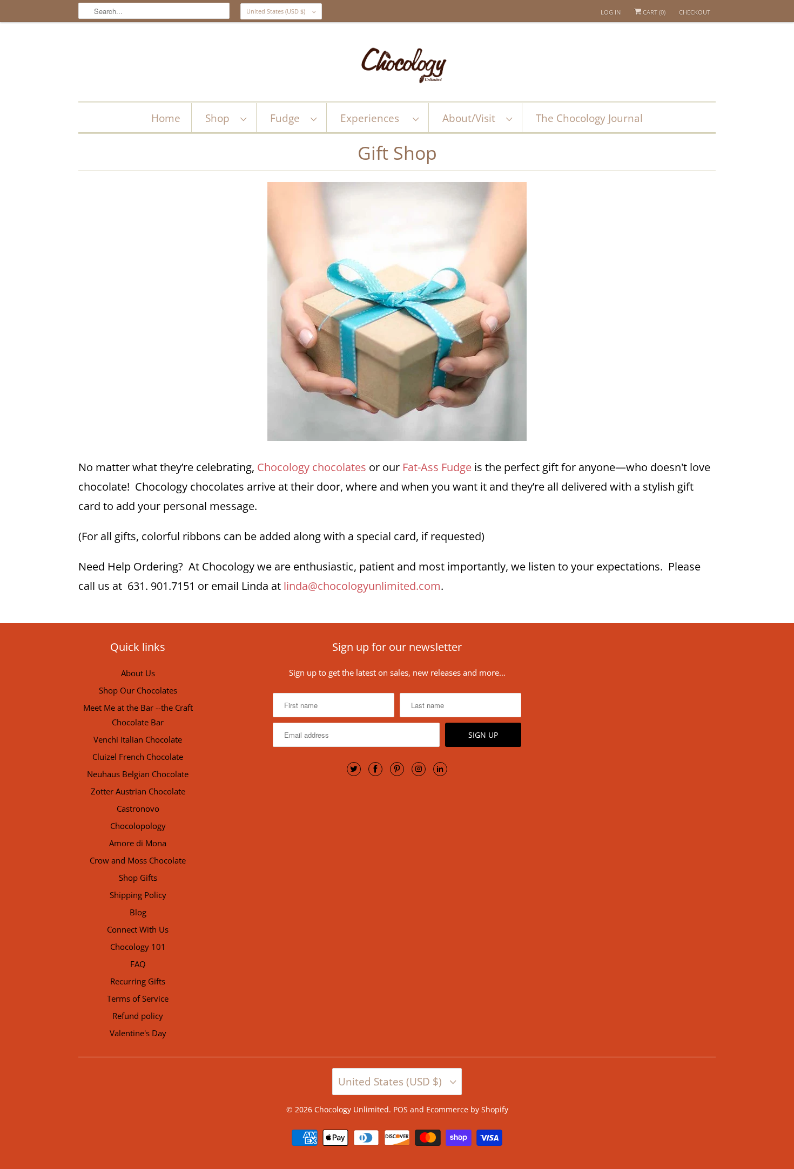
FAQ (138, 964)
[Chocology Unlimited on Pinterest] (397, 769)
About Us (138, 673)
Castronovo (138, 808)
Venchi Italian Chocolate (137, 739)
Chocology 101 (138, 946)
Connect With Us (138, 929)
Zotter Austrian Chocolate (138, 791)
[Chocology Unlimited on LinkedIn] (440, 769)
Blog (138, 912)
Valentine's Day (138, 1033)
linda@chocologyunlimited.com (362, 586)
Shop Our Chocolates (138, 690)
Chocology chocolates (311, 467)
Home (165, 118)
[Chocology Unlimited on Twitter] (354, 769)
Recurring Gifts (137, 981)
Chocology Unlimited (351, 1109)
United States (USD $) (276, 11)
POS (400, 1109)
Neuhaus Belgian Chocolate (138, 774)
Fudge (287, 118)
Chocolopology (138, 825)
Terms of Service (138, 998)
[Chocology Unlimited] (397, 64)
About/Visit (471, 118)
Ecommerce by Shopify (467, 1109)
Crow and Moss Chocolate (138, 860)
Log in (611, 12)
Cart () (653, 12)
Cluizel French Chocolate (137, 756)
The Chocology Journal (589, 118)
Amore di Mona (137, 843)
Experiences (373, 118)
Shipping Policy (138, 894)
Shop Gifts (138, 877)
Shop (220, 118)
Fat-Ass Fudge (437, 467)
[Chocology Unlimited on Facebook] (375, 769)
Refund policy (137, 1015)
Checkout (694, 12)
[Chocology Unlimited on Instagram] (419, 769)
